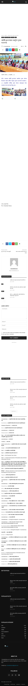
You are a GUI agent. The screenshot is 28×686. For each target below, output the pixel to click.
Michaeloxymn (4, 491)
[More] (19, 49)
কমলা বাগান (11, 439)
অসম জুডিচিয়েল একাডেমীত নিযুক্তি (10, 450)
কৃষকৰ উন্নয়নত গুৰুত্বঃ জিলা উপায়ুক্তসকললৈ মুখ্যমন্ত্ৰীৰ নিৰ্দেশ (14, 468)
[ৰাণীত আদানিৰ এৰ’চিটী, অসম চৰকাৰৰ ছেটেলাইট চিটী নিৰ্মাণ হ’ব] (5, 399)
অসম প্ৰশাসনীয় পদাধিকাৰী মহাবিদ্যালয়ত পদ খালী (13, 448)
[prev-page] (2, 301)
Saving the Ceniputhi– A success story (17, 519)
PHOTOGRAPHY (7, 37)
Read (2, 450)
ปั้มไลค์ (2, 470)
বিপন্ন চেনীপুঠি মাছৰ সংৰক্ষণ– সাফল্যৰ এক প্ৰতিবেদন (16, 500)
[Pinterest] (13, 49)
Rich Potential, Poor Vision (10, 455)
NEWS (6, 35)
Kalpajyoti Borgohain (5, 425)
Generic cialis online (5, 444)
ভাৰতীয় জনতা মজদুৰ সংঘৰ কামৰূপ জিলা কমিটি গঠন (17, 280)
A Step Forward (9, 534)
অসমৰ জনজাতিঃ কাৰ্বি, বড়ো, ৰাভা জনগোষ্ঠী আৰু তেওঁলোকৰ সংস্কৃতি (15, 512)
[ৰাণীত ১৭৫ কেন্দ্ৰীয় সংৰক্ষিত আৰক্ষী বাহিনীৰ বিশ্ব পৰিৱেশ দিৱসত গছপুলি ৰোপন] (5, 296)
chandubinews (7, 46)
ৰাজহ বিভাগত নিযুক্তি (11, 486)
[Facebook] (7, 49)
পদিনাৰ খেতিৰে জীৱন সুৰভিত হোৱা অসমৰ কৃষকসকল (16, 483)
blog (2, 435)
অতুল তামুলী (3, 532)
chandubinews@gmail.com (12, 665)
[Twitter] (10, 49)
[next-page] (4, 301)
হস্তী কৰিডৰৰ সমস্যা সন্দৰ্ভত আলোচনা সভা (11, 452)
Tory (2, 498)
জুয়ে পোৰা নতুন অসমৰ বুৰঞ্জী (6, 251)
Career (2, 448)
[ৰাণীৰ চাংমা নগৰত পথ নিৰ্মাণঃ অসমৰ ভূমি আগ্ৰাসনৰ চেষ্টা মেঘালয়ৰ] (5, 391)
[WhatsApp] (16, 49)
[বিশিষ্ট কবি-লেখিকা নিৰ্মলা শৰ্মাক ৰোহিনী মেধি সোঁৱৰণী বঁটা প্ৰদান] (5, 289)
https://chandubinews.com (14, 270)
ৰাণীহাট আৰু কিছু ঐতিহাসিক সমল (10, 474)
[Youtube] (19, 675)
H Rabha (3, 441)
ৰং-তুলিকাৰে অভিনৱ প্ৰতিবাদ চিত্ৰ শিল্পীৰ (14, 559)
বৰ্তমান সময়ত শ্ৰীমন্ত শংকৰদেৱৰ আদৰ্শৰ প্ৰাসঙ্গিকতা (16, 509)
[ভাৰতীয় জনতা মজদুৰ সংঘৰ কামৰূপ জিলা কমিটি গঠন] (5, 282)
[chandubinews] (2, 46)
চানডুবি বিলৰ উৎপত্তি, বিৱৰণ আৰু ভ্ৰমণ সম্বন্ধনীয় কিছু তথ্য (16, 423)
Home (2, 35)
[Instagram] (12, 675)
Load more (13, 411)
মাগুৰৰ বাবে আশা (14, 425)
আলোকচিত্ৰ (12, 37)
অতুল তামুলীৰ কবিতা (12, 495)
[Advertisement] (14, 19)
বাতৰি (15, 37)
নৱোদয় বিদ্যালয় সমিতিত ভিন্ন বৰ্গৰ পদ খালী (11, 477)
